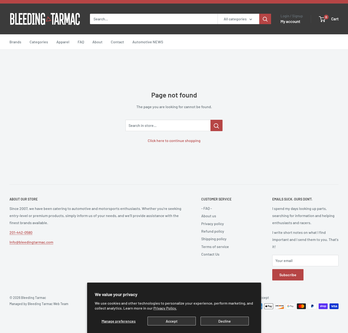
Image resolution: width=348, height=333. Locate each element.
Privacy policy (212, 223)
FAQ (81, 42)
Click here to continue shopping (174, 140)
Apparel (62, 42)
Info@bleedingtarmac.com (31, 242)
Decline (224, 321)
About (97, 42)
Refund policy (212, 231)
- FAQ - (206, 208)
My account (290, 21)
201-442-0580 (20, 232)
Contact (117, 42)
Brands (15, 42)
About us (208, 215)
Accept (172, 321)
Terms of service (215, 246)
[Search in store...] (216, 125)
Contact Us (210, 254)
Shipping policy (214, 238)
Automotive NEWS (147, 42)
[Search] (265, 19)
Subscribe (287, 274)
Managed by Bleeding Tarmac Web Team (38, 304)
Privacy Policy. (165, 308)
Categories (39, 42)
